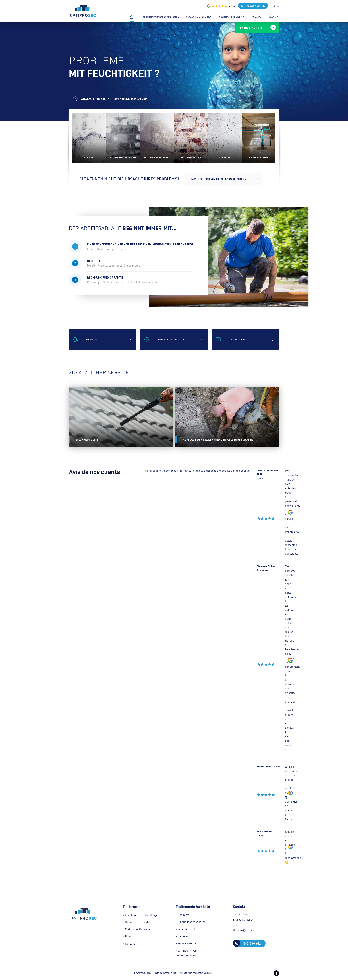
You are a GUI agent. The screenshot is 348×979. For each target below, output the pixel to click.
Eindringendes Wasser (191, 921)
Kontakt (274, 17)
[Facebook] (276, 973)
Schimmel (184, 914)
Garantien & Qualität (199, 17)
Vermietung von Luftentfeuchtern (186, 953)
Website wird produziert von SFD (196, 973)
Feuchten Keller (187, 929)
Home (136, 17)
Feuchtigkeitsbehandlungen (160, 17)
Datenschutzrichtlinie (165, 973)
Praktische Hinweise (231, 17)
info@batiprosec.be (250, 930)
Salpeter (183, 936)
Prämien (256, 17)
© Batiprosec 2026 (142, 973)
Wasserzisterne (187, 943)
